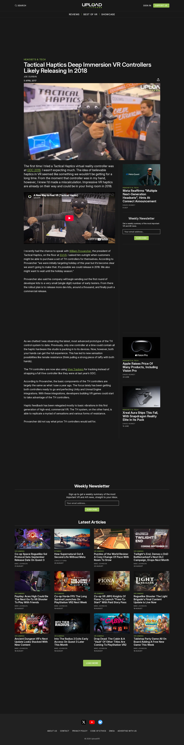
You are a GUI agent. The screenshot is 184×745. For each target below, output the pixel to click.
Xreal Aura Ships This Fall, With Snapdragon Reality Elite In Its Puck (140, 416)
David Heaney (129, 205)
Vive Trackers (75, 369)
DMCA (112, 731)
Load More (92, 663)
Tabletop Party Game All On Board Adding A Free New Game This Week (150, 641)
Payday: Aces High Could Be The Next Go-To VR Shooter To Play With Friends (31, 599)
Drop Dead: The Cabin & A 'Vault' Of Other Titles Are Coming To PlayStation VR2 (110, 641)
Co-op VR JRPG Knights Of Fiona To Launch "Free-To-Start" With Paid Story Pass (110, 599)
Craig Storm (60, 561)
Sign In (147, 5)
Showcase (108, 14)
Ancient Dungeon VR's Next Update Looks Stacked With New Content (31, 641)
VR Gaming (19, 551)
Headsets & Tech (35, 59)
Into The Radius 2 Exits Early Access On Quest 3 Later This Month (71, 641)
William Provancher (80, 251)
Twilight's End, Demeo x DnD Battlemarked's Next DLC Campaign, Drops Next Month (151, 557)
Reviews (74, 14)
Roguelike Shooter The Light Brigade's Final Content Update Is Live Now (150, 599)
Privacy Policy (79, 731)
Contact (64, 731)
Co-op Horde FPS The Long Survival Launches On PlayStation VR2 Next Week (70, 599)
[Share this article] (158, 80)
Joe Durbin (30, 77)
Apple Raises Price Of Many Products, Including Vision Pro (140, 367)
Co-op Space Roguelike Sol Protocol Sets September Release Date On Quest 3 (31, 557)
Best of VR (90, 14)
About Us (52, 731)
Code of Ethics (98, 731)
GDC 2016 (34, 170)
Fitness (57, 551)
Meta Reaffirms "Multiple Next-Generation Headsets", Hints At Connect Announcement (140, 196)
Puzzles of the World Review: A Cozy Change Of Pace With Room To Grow (111, 557)
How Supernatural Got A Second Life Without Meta (69, 556)
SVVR (63, 255)
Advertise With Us (127, 731)
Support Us (161, 5)
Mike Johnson (21, 564)
